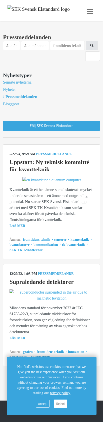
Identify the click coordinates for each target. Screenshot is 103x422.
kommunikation (45, 245)
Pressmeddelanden (21, 97)
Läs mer (17, 226)
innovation (76, 352)
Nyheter (9, 89)
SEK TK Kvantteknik (26, 250)
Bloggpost (11, 104)
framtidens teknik (67, 45)
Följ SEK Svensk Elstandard (52, 125)
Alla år (11, 45)
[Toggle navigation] (90, 11)
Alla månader (35, 45)
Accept (43, 403)
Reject (60, 403)
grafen (28, 352)
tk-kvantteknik (73, 245)
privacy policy (60, 393)
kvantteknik (80, 239)
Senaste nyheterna (17, 82)
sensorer (60, 239)
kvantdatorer (20, 245)
